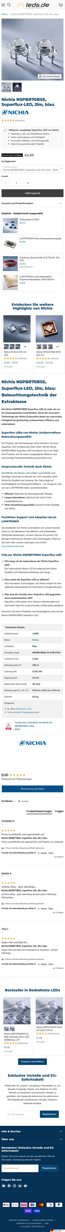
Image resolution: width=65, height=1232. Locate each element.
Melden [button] (44, 853)
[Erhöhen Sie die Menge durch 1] (28, 183)
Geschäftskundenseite (13, 546)
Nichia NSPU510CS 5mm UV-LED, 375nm (49, 1029)
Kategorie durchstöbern (32, 1061)
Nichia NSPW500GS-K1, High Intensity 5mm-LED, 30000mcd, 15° (16, 1036)
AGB (47, 1223)
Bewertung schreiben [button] (32, 788)
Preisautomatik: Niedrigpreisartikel (23, 712)
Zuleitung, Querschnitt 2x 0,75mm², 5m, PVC (40, 259)
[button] (32, 121)
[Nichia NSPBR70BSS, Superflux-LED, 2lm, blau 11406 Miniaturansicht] (6, 87)
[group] (32, 775)
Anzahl (5, 176)
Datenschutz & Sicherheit (29, 1223)
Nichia (35, 640)
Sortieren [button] (7, 801)
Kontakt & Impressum (19, 1220)
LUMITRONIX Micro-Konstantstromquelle (40, 238)
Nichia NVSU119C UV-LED (15, 353)
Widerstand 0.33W (29, 219)
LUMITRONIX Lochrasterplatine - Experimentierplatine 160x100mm (37, 278)
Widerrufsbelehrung (42, 1220)
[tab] (39, 812)
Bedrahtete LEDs (24, 708)
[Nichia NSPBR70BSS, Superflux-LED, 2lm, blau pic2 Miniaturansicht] (17, 87)
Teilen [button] (50, 853)
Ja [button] (38, 853)
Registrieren (49, 1114)
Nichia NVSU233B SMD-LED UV (48, 353)
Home (5, 14)
